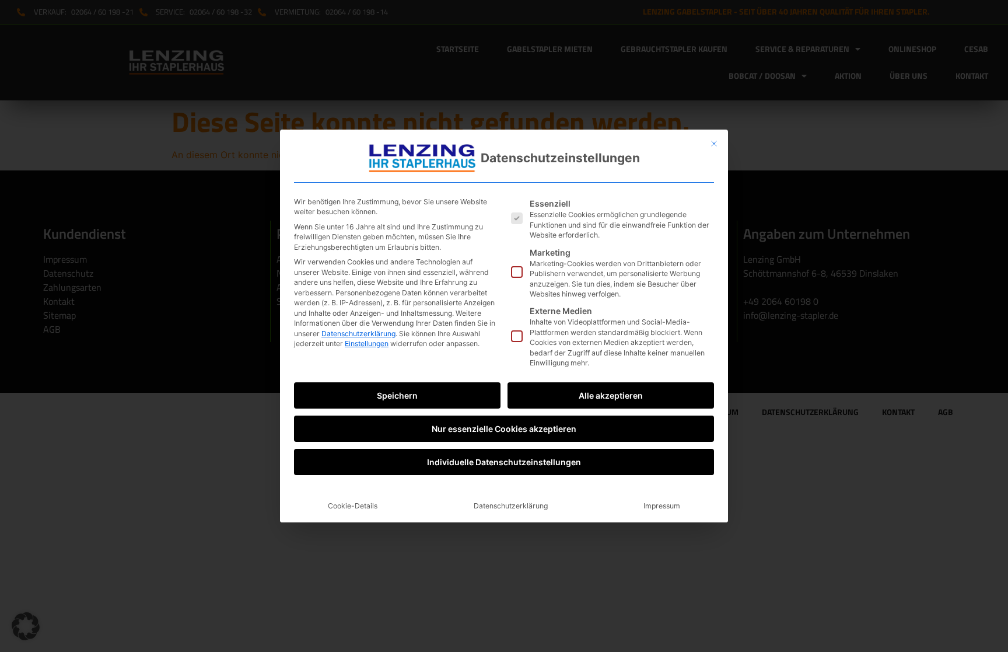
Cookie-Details (352, 505)
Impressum (661, 505)
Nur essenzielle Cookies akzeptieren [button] (504, 429)
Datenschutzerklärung (358, 333)
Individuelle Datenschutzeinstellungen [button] (504, 462)
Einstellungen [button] (366, 343)
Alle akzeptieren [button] (611, 395)
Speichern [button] (397, 395)
